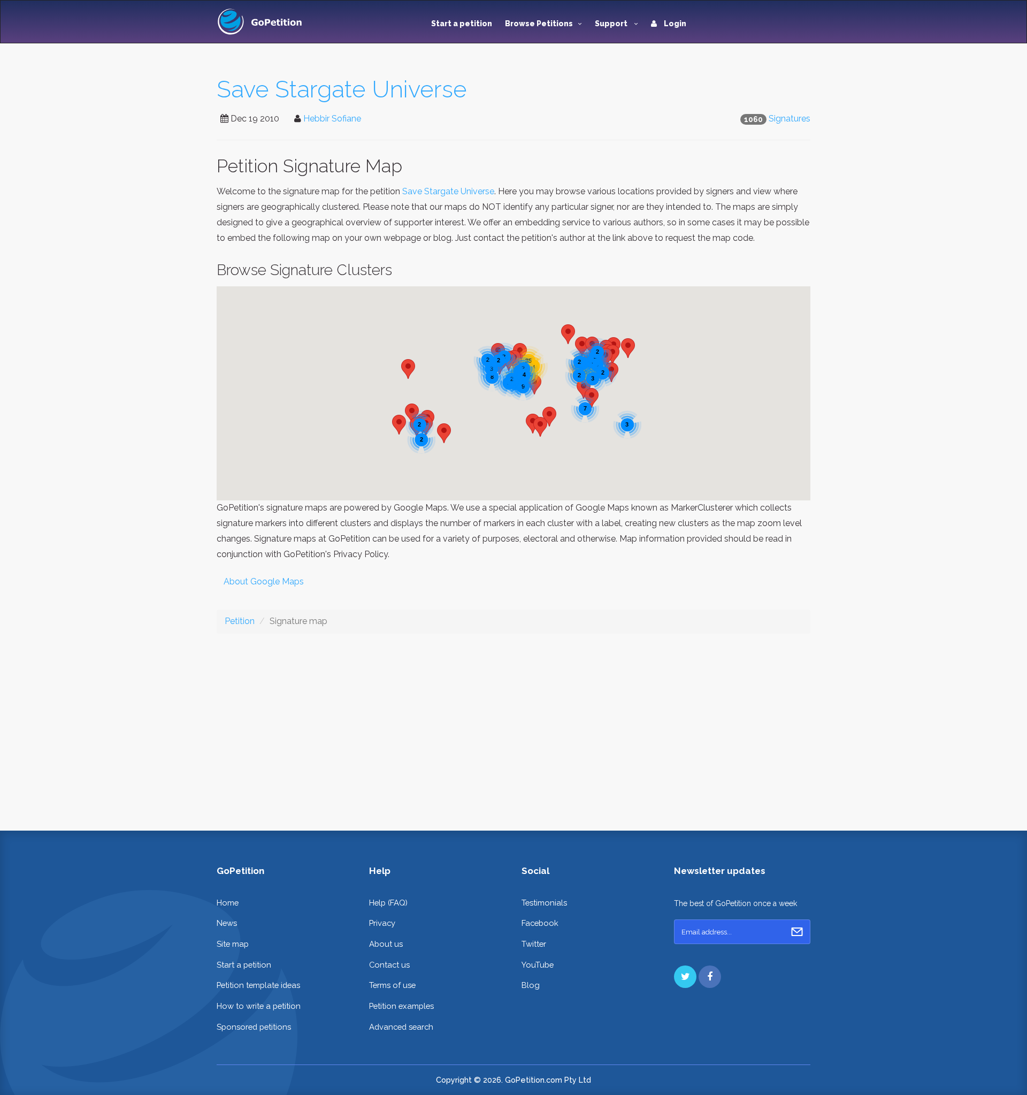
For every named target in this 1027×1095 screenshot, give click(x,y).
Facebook (540, 922)
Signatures (789, 118)
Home (228, 902)
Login (674, 23)
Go (797, 931)
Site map (233, 943)
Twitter (534, 943)
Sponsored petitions (254, 1026)
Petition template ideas (258, 985)
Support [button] (612, 23)
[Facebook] (710, 976)
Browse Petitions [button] (539, 23)
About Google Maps (264, 581)
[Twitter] (685, 976)
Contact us (389, 964)
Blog (531, 985)
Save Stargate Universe (342, 89)
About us (386, 943)
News (227, 922)
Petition (240, 621)
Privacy (382, 922)
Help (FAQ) (388, 902)
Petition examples (401, 1005)
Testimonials (544, 902)
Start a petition (461, 23)
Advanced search (401, 1026)
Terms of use (392, 985)
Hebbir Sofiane (332, 118)
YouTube (538, 964)
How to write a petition (259, 1005)
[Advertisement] (513, 724)
